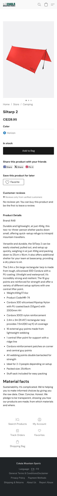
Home (6, 104)
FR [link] (37, 469)
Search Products (17, 424)
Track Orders (17, 435)
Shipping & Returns (14, 482)
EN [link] (32, 469)
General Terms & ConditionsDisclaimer (28, 473)
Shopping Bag (17, 446)
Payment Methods (37, 478)
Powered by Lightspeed (28, 488)
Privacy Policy (18, 478)
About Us (31, 482)
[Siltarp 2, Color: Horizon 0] (28, 59)
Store (16, 104)
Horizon (11, 133)
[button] (9, 4)
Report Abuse (46, 482)
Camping (28, 104)
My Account (39, 424)
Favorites (39, 435)
